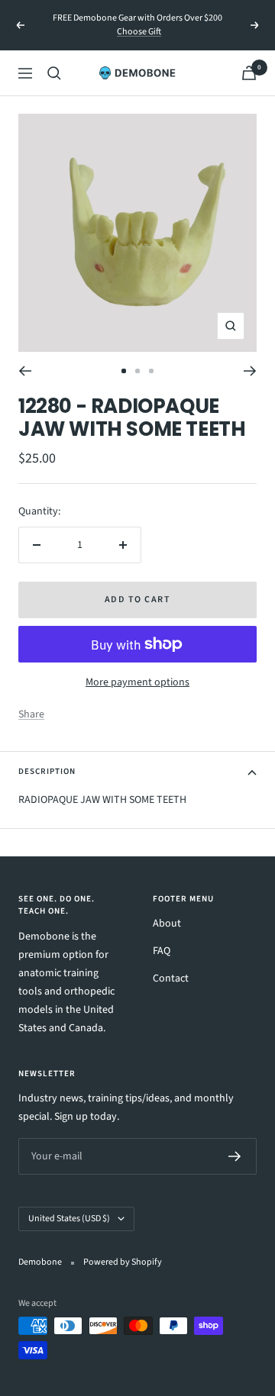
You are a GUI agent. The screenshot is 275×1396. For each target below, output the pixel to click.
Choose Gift (139, 31)
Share (31, 714)
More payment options (137, 682)
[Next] (250, 371)
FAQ (161, 951)
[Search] (54, 73)
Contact (171, 978)
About (167, 923)
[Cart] (249, 73)
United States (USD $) (69, 1218)
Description (47, 771)
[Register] (234, 1156)
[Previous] (24, 371)
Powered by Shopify (122, 1262)
